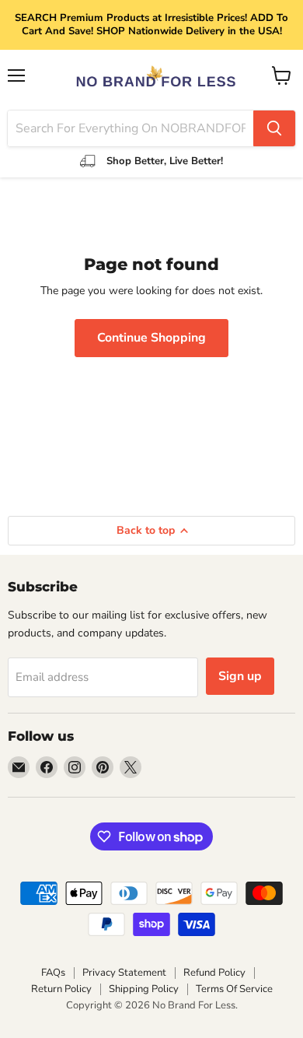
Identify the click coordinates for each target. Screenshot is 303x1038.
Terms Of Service (234, 989)
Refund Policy (214, 973)
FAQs (53, 973)
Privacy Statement (124, 973)
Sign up (240, 676)
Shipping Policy (144, 989)
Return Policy (61, 989)
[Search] (274, 128)
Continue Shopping (151, 337)
